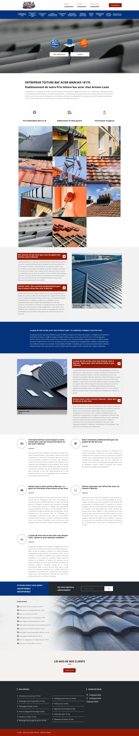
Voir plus (69, 670)
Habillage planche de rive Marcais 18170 (32, 618)
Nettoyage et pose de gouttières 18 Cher (32, 14)
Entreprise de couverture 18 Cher (22, 14)
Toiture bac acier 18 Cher (108, 14)
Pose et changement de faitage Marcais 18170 (34, 640)
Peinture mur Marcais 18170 (28, 614)
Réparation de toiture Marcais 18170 (31, 606)
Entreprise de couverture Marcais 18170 (32, 629)
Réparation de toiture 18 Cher (117, 14)
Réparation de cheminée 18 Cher (100, 14)
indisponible (68, 6)
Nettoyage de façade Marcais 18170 (30, 636)
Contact (80, 54)
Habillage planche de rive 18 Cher (83, 14)
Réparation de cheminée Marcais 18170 (32, 610)
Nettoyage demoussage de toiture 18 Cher (72, 14)
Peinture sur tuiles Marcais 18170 (30, 643)
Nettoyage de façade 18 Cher (42, 14)
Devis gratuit (115, 5)
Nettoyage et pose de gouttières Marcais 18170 (34, 632)
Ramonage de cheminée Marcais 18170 (31, 621)
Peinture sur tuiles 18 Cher (62, 14)
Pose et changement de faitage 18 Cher (52, 14)
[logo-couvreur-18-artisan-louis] (29, 5)
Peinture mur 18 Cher (91, 14)
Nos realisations (59, 54)
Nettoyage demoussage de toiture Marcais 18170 (34, 625)
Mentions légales (45, 732)
